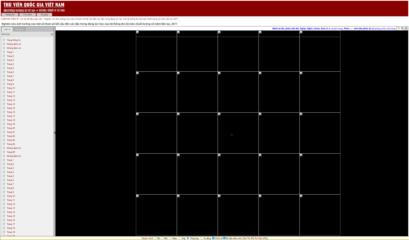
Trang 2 (10, 55)
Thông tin (19, 29)
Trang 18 (11, 119)
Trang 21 (11, 131)
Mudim (145, 238)
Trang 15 (11, 107)
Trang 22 (11, 135)
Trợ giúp (44, 14)
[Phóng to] (398, 28)
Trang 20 (11, 127)
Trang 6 (10, 71)
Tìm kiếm (27, 14)
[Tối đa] (406, 28)
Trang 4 (10, 63)
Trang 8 (10, 79)
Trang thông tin (14, 39)
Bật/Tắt (246, 238)
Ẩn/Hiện (258, 238)
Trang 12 (11, 95)
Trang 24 (11, 143)
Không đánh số (14, 43)
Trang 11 (11, 91)
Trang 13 (11, 99)
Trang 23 (11, 139)
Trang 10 (11, 87)
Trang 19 (11, 123)
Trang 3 (10, 59)
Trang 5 (10, 67)
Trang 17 (11, 115)
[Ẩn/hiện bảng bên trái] (54, 133)
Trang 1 (10, 51)
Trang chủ (10, 14)
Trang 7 (10, 75)
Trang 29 (11, 151)
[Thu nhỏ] (402, 28)
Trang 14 (11, 103)
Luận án (7, 29)
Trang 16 (11, 111)
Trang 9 (10, 83)
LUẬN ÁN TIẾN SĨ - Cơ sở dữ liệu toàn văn (21, 18)
